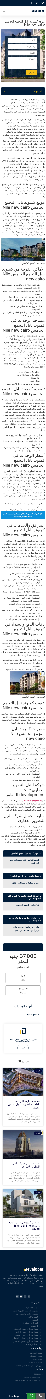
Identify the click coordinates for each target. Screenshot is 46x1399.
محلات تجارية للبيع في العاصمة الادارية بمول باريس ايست (24, 1104)
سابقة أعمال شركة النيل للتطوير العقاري (26, 1165)
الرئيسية (34, 1326)
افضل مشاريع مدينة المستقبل (25, 1329)
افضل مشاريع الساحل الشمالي (25, 1338)
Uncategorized (31, 1344)
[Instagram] (17, 1296)
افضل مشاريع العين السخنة (26, 1335)
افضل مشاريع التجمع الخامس (25, 1341)
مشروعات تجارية (31, 1307)
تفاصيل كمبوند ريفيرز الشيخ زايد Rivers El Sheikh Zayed (24, 1225)
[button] (4, 11)
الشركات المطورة (30, 1323)
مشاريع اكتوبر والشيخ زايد (27, 1313)
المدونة (35, 1320)
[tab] (23, 1014)
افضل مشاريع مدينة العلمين (26, 1332)
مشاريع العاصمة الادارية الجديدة (25, 1310)
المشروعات (33, 1317)
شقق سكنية (32, 1014)
